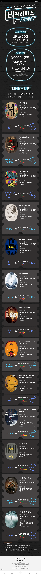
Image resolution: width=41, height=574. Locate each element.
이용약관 (23, 560)
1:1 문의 (23, 558)
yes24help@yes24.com (17, 565)
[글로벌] (39, 1)
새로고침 (2, 569)
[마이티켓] (37, 1)
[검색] (35, 1)
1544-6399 (17, 558)
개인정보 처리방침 (18, 560)
